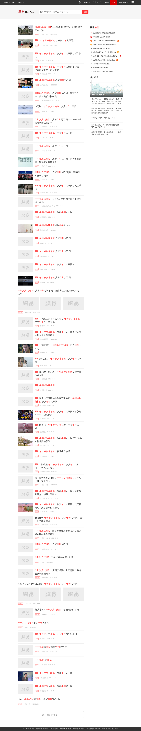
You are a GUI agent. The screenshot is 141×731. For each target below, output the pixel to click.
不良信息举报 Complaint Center (95, 729)
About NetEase (47, 729)
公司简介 (55, 729)
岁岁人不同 (54, 225)
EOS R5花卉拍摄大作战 (54, 557)
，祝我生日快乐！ (55, 451)
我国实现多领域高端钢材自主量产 (104, 44)
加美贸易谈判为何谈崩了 (101, 48)
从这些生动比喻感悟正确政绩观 (104, 33)
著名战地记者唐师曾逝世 (101, 37)
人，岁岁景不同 (55, 686)
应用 (12, 2)
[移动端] (80, 2)
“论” (43, 659)
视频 (36, 45)
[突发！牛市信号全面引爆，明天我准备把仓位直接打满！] (106, 88)
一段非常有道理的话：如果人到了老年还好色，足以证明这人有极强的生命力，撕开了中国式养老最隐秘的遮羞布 (106, 111)
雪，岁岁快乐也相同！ (59, 633)
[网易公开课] (87, 2)
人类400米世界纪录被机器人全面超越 (106, 56)
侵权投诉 (115, 729)
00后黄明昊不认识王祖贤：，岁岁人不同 (47, 583)
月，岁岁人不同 (55, 672)
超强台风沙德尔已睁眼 (101, 67)
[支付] (101, 2)
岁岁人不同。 (56, 277)
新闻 (19, 704)
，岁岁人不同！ (57, 264)
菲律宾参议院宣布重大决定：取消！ (103, 118)
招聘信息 (68, 729)
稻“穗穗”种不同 (51, 646)
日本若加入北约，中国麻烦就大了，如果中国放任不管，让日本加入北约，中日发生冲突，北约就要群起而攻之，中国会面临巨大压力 (106, 101)
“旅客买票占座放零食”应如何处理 (104, 41)
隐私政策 (81, 729)
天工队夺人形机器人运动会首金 (104, 60)
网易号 (37, 34)
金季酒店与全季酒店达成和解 (103, 71)
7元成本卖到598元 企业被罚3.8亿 (104, 52)
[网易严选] (95, 2)
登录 (113, 2)
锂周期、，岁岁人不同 (56, 106)
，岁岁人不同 (55, 132)
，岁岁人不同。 (57, 212)
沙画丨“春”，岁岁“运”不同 (39, 699)
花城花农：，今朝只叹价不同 (57, 609)
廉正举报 (108, 729)
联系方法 (62, 729)
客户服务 (75, 729)
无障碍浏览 (20, 2)
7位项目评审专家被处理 (101, 64)
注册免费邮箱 (122, 2)
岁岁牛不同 (55, 80)
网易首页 (7, 2)
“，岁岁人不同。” (57, 40)
